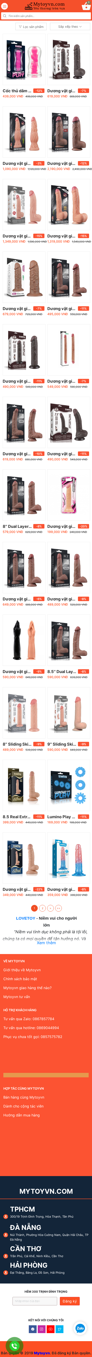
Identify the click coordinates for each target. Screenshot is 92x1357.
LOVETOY (25, 918)
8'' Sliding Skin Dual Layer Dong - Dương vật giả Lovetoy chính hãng (23, 744)
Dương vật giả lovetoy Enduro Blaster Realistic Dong (68, 526)
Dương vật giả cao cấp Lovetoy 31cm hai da (23, 236)
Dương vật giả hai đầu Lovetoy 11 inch (68, 381)
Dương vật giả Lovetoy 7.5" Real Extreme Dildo (23, 889)
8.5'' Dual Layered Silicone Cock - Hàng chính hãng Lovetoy (68, 671)
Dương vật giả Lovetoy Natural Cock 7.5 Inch (68, 308)
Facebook (33, 1329)
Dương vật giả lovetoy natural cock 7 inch (68, 599)
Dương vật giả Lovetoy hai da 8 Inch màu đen (23, 381)
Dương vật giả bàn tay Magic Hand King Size (23, 671)
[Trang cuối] (58, 908)
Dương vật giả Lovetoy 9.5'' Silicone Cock (23, 163)
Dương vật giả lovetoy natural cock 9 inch (23, 599)
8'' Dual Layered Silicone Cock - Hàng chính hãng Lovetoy (23, 526)
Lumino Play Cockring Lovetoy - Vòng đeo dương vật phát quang (68, 816)
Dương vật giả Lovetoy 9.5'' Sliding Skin (68, 90)
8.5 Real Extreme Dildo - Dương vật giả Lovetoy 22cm (23, 816)
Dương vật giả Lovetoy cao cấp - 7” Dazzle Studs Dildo (68, 889)
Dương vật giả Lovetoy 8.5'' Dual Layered (23, 453)
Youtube (50, 1329)
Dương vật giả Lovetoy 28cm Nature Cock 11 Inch (68, 236)
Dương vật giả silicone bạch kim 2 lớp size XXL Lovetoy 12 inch (68, 163)
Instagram (42, 1329)
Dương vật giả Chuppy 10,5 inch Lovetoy (23, 308)
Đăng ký (70, 1301)
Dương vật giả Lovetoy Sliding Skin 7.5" (68, 453)
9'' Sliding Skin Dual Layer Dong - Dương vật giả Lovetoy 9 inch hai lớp (68, 744)
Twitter (59, 1329)
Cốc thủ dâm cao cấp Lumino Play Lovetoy (23, 90)
